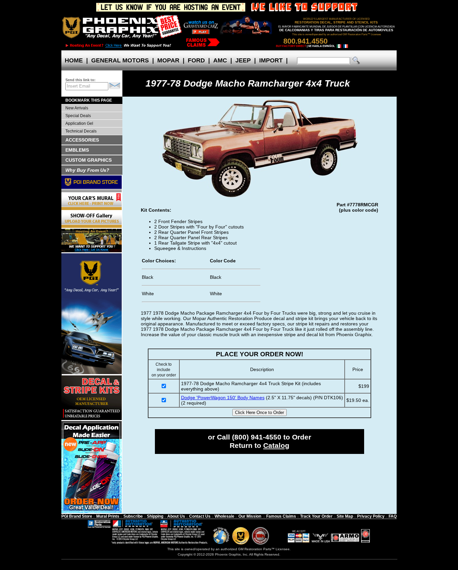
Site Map (345, 516)
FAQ (393, 516)
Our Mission (249, 516)
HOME (73, 60)
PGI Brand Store (76, 516)
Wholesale (224, 516)
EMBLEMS (77, 150)
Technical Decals (81, 131)
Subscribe (133, 516)
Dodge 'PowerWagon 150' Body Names (223, 397)
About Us (176, 516)
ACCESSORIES (82, 140)
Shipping (155, 516)
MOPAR (168, 60)
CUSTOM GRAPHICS (88, 160)
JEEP (243, 60)
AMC (220, 60)
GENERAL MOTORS (120, 60)
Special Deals (78, 115)
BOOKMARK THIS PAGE (88, 100)
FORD (196, 60)
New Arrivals (76, 108)
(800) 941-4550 (256, 437)
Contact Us (200, 516)
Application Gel (79, 123)
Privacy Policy (371, 516)
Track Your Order (316, 516)
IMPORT (271, 60)
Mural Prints (107, 516)
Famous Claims (281, 516)
